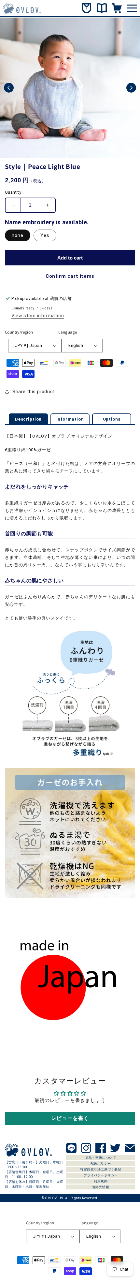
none (17, 235)
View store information (37, 315)
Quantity (13, 192)
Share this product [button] (33, 391)
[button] (9, 88)
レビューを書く (70, 1118)
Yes (44, 235)
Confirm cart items (70, 276)
